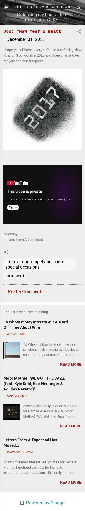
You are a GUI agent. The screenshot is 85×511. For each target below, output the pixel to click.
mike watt (14, 275)
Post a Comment (24, 291)
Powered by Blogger (45, 502)
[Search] (79, 8)
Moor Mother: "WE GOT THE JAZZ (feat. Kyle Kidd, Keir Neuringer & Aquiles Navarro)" (34, 383)
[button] (79, 32)
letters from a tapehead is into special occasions (35, 265)
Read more (71, 364)
